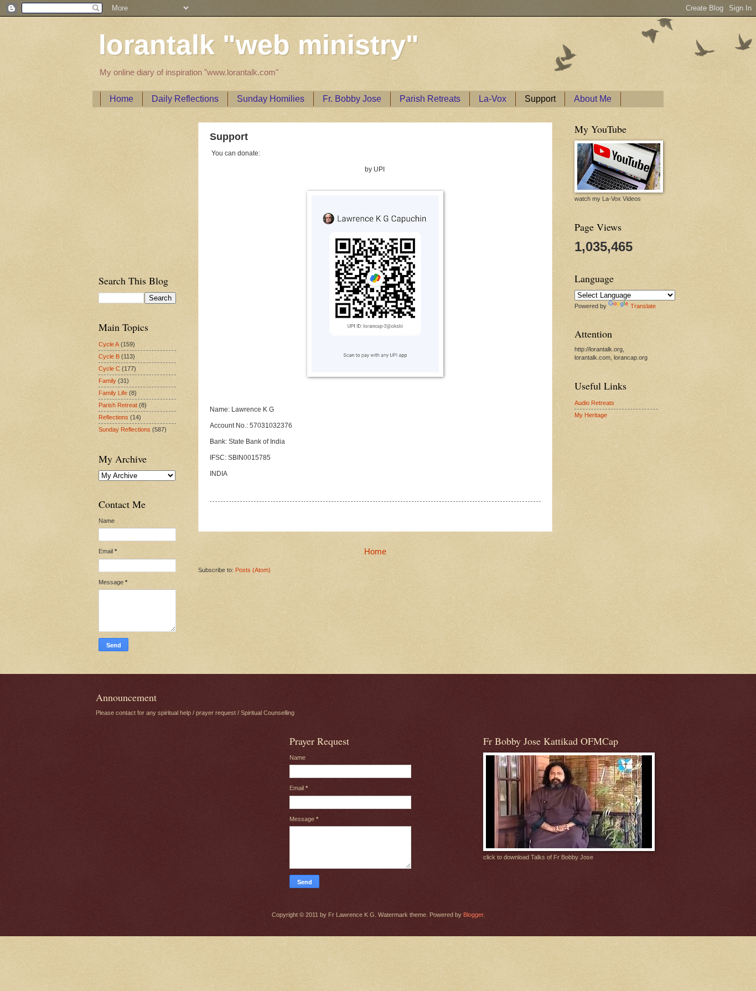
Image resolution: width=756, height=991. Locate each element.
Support (540, 98)
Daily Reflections (185, 98)
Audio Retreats (594, 402)
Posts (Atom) (253, 570)
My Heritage (590, 415)
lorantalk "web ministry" (259, 44)
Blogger (473, 914)
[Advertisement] (132, 188)
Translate (643, 306)
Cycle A (109, 344)
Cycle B (109, 356)
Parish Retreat (118, 405)
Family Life (113, 393)
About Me (593, 98)
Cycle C (109, 368)
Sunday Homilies (270, 98)
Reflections (113, 417)
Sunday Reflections (125, 429)
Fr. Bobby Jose (352, 98)
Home (121, 98)
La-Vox (492, 98)
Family (107, 380)
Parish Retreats (430, 98)
